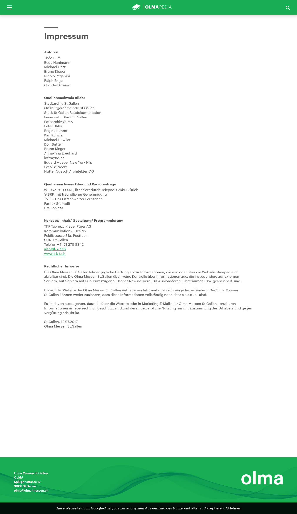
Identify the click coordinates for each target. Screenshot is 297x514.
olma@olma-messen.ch (31, 490)
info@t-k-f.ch (55, 249)
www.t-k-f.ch (54, 253)
